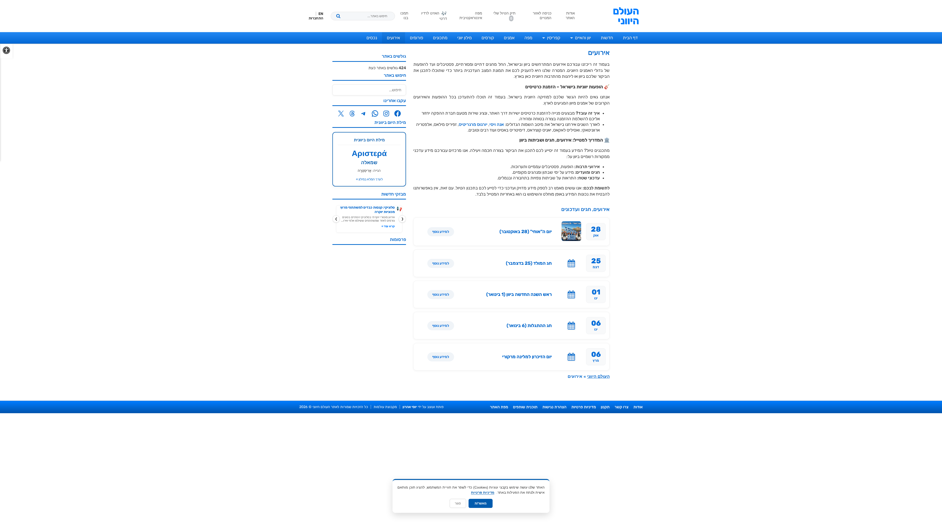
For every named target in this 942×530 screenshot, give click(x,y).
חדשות (607, 37)
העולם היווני (626, 16)
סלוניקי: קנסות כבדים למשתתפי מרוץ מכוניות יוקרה (367, 209)
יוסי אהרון (410, 407)
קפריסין (553, 37)
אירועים (393, 37)
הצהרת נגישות (554, 407)
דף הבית (630, 37)
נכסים (371, 37)
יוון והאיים (583, 37)
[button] (6, 51)
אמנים (509, 37)
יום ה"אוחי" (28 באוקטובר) (525, 231)
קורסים (488, 37)
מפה (528, 37)
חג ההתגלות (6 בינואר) (529, 325)
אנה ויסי (496, 124)
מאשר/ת (480, 503)
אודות (638, 407)
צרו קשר (621, 407)
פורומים (416, 37)
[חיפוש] (338, 16)
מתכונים (440, 37)
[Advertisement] (369, 322)
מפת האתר (499, 407)
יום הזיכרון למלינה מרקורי (527, 356)
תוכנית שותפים (525, 407)
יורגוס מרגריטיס (473, 124)
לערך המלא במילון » (369, 179)
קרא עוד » (388, 226)
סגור (458, 503)
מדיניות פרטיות (583, 407)
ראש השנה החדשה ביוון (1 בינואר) (519, 294)
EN (320, 14)
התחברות (316, 18)
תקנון (605, 407)
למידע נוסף (440, 232)
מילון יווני (464, 37)
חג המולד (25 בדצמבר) (529, 263)
